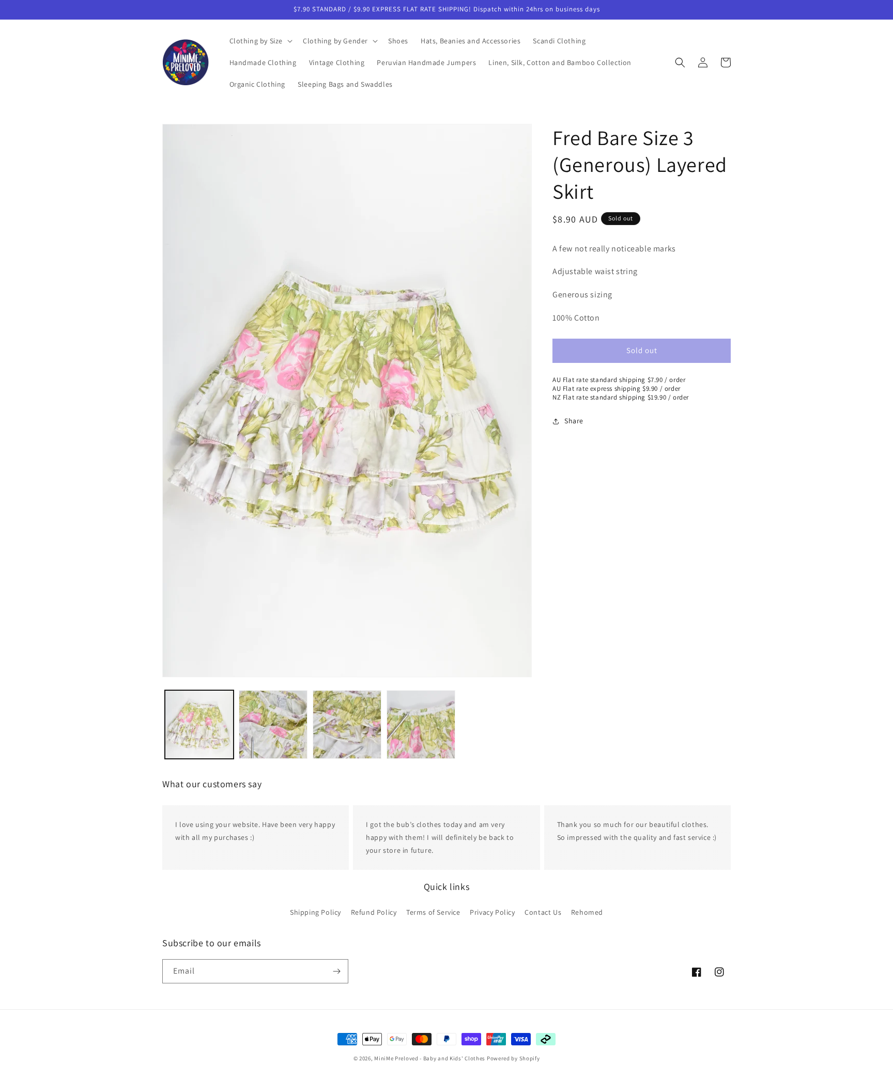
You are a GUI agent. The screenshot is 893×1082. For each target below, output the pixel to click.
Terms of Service (433, 911)
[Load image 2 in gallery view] (273, 724)
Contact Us (543, 911)
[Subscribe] (336, 971)
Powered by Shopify (513, 1058)
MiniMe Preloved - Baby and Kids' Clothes (429, 1058)
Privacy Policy (492, 911)
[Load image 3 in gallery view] (347, 724)
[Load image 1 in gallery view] (199, 724)
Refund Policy (374, 911)
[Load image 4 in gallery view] (421, 724)
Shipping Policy (315, 911)
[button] (260, 41)
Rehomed (587, 911)
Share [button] (573, 421)
